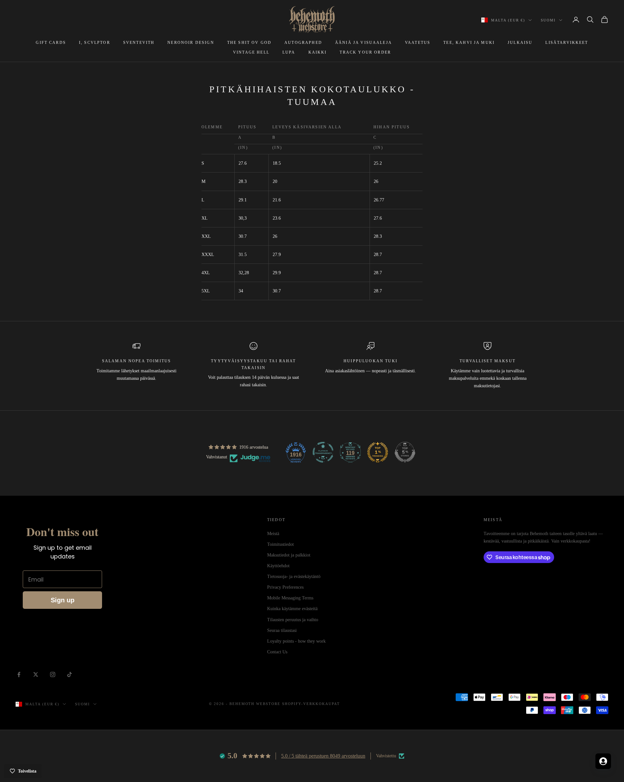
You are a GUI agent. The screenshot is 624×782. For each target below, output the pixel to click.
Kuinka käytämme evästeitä (292, 608)
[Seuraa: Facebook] (19, 674)
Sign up (62, 600)
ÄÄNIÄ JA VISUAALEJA (363, 42)
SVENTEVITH (139, 42)
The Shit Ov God (249, 42)
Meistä (273, 533)
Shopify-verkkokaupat (311, 704)
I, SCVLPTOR (94, 42)
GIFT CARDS (51, 42)
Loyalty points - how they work (296, 641)
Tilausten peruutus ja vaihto (292, 619)
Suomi (548, 20)
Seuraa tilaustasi (282, 630)
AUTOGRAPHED (303, 42)
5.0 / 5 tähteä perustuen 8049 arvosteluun (323, 756)
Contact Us (277, 651)
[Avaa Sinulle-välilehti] (603, 761)
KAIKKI (317, 52)
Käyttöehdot (278, 565)
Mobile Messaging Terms (290, 598)
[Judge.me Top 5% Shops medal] (405, 452)
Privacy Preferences (285, 587)
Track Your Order (365, 52)
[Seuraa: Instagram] (52, 674)
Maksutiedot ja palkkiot (288, 555)
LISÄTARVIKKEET (566, 42)
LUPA (288, 52)
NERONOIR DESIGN (190, 42)
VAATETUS (417, 42)
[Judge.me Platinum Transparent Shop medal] (323, 452)
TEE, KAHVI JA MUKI (469, 42)
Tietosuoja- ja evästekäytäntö (293, 576)
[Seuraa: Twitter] (35, 674)
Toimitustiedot (280, 544)
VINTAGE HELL (251, 52)
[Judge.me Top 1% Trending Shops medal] (377, 452)
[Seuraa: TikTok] (69, 674)
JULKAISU (520, 42)
